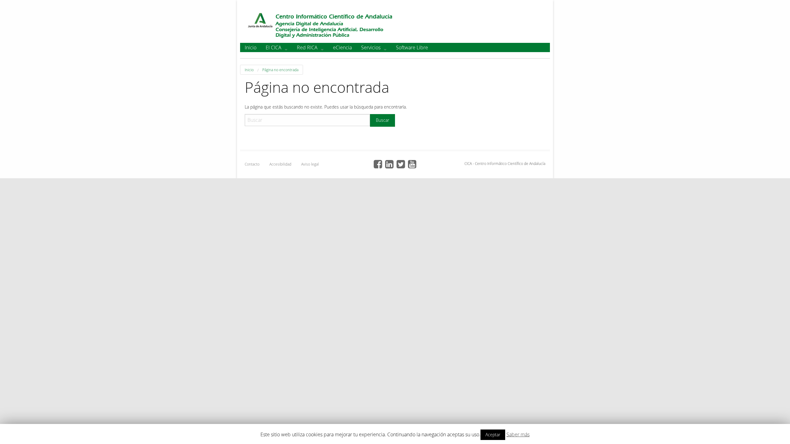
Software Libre (412, 47)
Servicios (370, 47)
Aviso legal (310, 164)
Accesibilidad (280, 164)
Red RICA (307, 47)
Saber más (518, 434)
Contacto (252, 164)
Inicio (250, 47)
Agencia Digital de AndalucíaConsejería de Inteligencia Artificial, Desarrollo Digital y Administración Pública (329, 29)
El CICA (273, 47)
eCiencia (342, 47)
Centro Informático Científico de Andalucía (334, 16)
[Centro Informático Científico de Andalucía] (260, 21)
